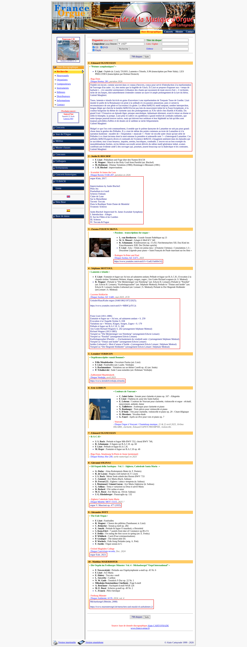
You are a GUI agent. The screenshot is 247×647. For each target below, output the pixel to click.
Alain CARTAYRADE (158, 625)
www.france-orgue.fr (140, 628)
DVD (106, 47)
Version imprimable (67, 642)
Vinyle (98, 50)
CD (97, 47)
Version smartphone (94, 642)
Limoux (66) (68, 119)
